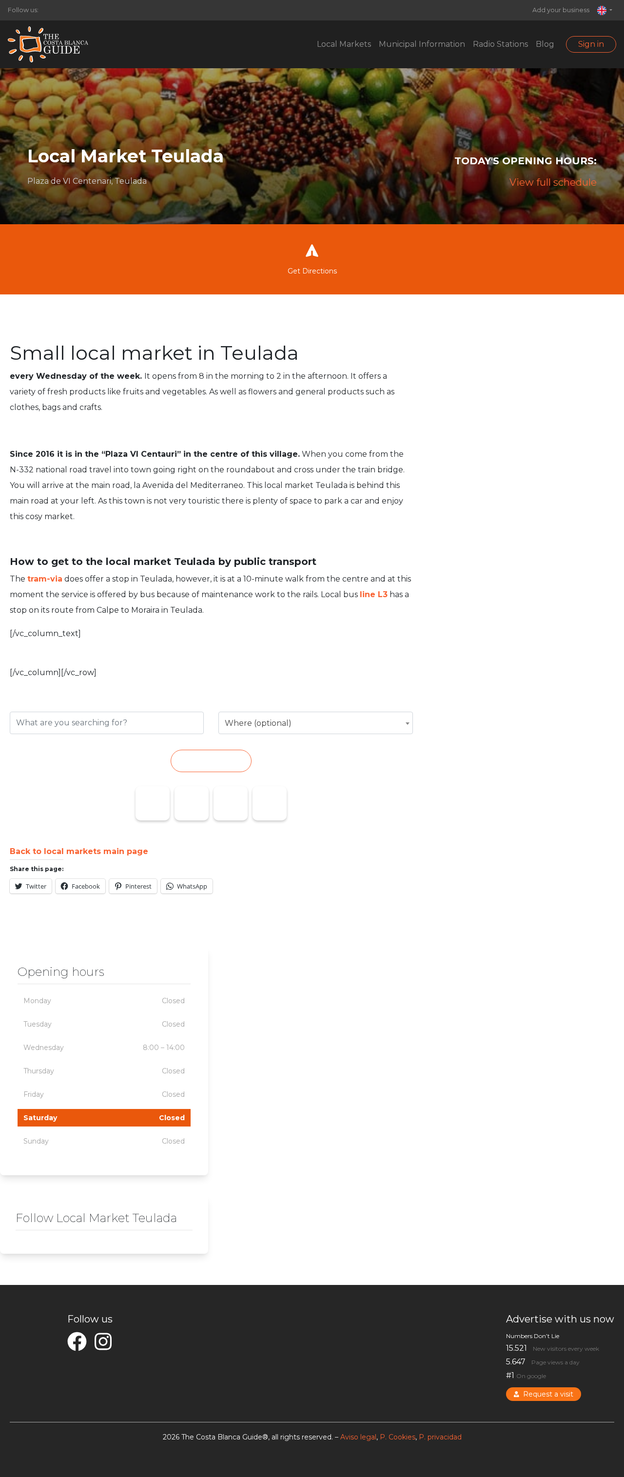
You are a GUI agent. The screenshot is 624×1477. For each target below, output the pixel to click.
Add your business (560, 10)
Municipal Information (422, 44)
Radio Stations (500, 44)
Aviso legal (358, 1437)
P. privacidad (440, 1437)
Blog (545, 44)
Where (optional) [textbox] (258, 723)
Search (211, 760)
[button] (604, 10)
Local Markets (344, 44)
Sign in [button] (591, 44)
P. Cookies (397, 1437)
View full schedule (553, 182)
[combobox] (315, 723)
